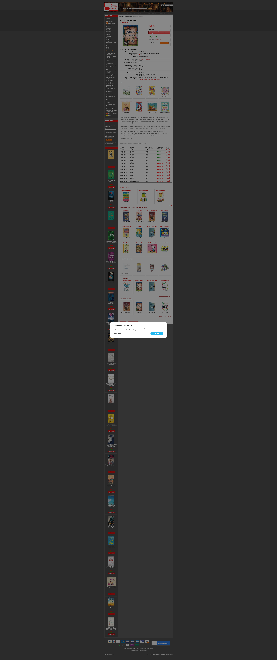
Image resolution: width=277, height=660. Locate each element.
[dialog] (138, 330)
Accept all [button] (157, 333)
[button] (118, 334)
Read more (139, 330)
